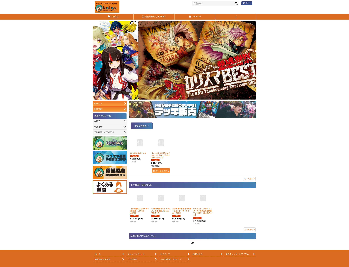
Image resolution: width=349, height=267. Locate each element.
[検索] (236, 3)
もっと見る (248, 179)
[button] (235, 17)
